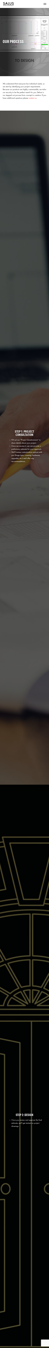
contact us (32, 98)
